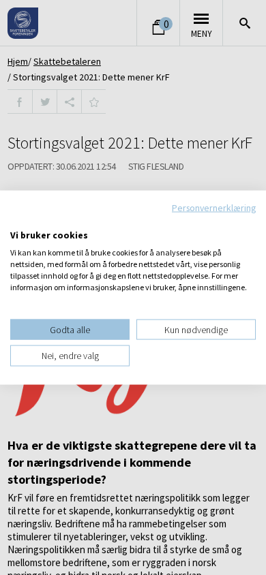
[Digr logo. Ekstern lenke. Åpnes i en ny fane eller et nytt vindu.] (19, 221)
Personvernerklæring (214, 208)
